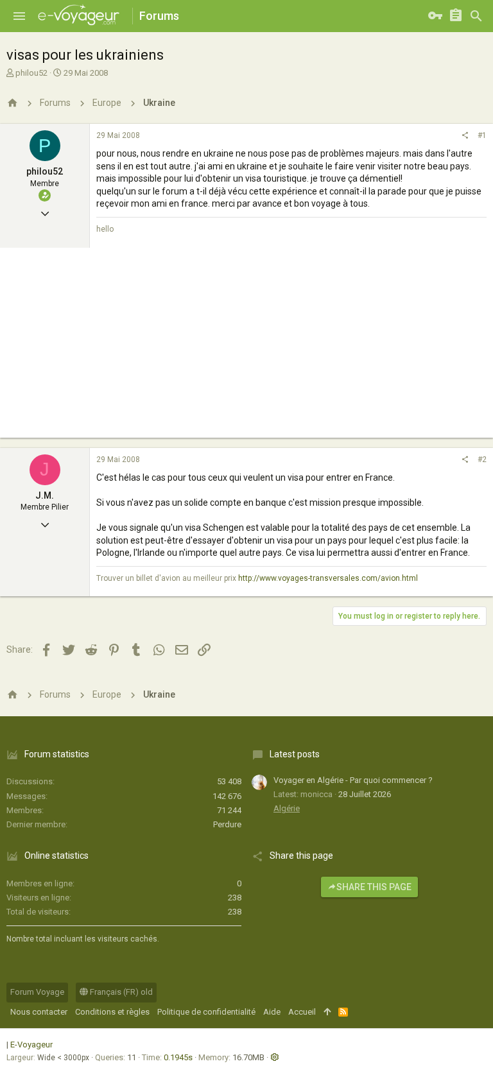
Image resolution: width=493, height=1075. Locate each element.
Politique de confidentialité (206, 1012)
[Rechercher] (476, 16)
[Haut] (327, 1012)
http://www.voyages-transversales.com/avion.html (328, 578)
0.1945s (178, 1057)
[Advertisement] (246, 348)
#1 (482, 135)
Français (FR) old (120, 992)
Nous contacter (38, 1012)
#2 (482, 459)
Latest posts (295, 754)
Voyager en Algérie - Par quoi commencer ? (353, 780)
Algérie (286, 808)
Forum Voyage (37, 992)
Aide (272, 1012)
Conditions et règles (112, 1012)
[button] (19, 16)
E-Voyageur (31, 1044)
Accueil (302, 1012)
